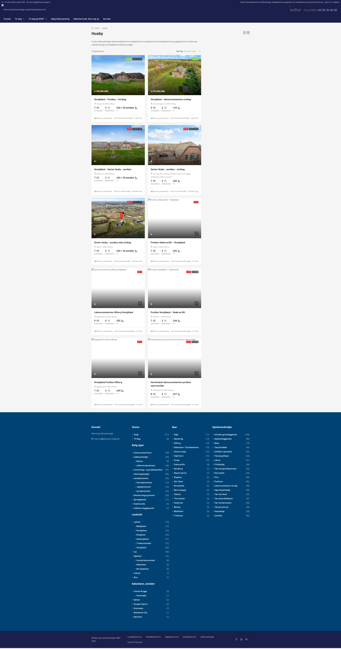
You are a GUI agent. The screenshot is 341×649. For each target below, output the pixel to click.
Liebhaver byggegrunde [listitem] (144, 508)
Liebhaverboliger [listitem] (141, 457)
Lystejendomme (189, 637)
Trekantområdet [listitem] (143, 543)
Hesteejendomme (153, 637)
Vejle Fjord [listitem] (178, 456)
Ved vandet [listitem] (219, 473)
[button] (244, 32)
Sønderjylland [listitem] (142, 539)
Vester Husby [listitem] (180, 452)
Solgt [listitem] (136, 435)
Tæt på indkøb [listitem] (220, 447)
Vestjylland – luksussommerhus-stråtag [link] (171, 99)
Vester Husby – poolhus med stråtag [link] (112, 242)
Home (97, 28)
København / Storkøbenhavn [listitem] (186, 447)
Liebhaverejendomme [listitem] (145, 465)
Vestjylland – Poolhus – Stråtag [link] (110, 99)
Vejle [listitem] (176, 435)
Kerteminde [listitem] (179, 486)
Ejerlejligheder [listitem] (140, 500)
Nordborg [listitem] (178, 469)
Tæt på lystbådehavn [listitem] (223, 499)
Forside (7, 19)
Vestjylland (137, 59)
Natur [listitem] (216, 443)
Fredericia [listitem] (178, 516)
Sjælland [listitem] (137, 556)
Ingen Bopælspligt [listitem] (222, 490)
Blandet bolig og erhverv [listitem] (144, 495)
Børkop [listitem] (177, 507)
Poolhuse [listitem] (218, 481)
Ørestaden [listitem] (138, 608)
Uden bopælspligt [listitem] (141, 474)
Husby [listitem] (176, 460)
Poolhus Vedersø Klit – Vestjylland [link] (168, 242)
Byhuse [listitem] (139, 461)
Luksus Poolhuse (134, 642)
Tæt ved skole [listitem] (220, 494)
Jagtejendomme (171, 637)
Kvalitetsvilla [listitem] (139, 504)
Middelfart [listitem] (178, 511)
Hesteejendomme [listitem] (144, 483)
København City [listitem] (140, 613)
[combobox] (192, 51)
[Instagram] (241, 639)
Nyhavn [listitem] (137, 600)
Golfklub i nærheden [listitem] (223, 452)
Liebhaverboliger (207, 637)
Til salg (18, 19)
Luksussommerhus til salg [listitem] (225, 486)
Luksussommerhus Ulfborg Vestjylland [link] (113, 312)
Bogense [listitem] (178, 477)
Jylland (195, 272)
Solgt (129, 129)
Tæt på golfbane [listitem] (221, 456)
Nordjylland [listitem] (141, 530)
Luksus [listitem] (217, 460)
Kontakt (107, 19)
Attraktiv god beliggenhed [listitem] (225, 435)
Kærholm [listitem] (138, 617)
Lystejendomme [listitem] (143, 491)
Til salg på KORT (36, 19)
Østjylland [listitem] (140, 535)
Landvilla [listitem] (218, 516)
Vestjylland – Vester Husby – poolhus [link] (112, 169)
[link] (118, 75)
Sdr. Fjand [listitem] (178, 481)
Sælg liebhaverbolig (60, 19)
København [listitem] (141, 565)
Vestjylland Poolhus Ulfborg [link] (108, 382)
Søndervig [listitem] (178, 439)
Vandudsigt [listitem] (219, 511)
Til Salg (128, 59)
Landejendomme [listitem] (141, 478)
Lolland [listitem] (137, 573)
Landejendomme (134, 637)
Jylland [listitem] (137, 522)
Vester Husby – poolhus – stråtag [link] (168, 169)
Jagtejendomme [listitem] (143, 487)
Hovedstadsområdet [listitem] (145, 560)
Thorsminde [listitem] (179, 499)
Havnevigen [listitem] (141, 596)
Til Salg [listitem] (137, 439)
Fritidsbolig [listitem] (219, 464)
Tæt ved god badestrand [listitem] (225, 469)
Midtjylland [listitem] (141, 526)
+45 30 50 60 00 (327, 10)
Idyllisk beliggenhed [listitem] (223, 439)
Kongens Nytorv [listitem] (141, 604)
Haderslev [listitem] (178, 503)
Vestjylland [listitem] (141, 548)
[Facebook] (236, 639)
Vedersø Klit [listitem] (179, 464)
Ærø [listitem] (136, 577)
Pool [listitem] (216, 477)
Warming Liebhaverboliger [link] (123, 118)
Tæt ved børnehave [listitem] (222, 503)
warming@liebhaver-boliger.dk (106, 439)
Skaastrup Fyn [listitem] (180, 473)
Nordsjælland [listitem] (142, 569)
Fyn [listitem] (135, 552)
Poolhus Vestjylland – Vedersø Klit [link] (168, 312)
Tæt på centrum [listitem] (221, 507)
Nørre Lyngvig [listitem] (180, 490)
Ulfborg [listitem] (177, 443)
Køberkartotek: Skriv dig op (86, 19)
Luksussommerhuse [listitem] (142, 453)
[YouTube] (246, 639)
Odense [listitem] (177, 494)
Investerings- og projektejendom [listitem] (148, 470)
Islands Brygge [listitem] (140, 591)
